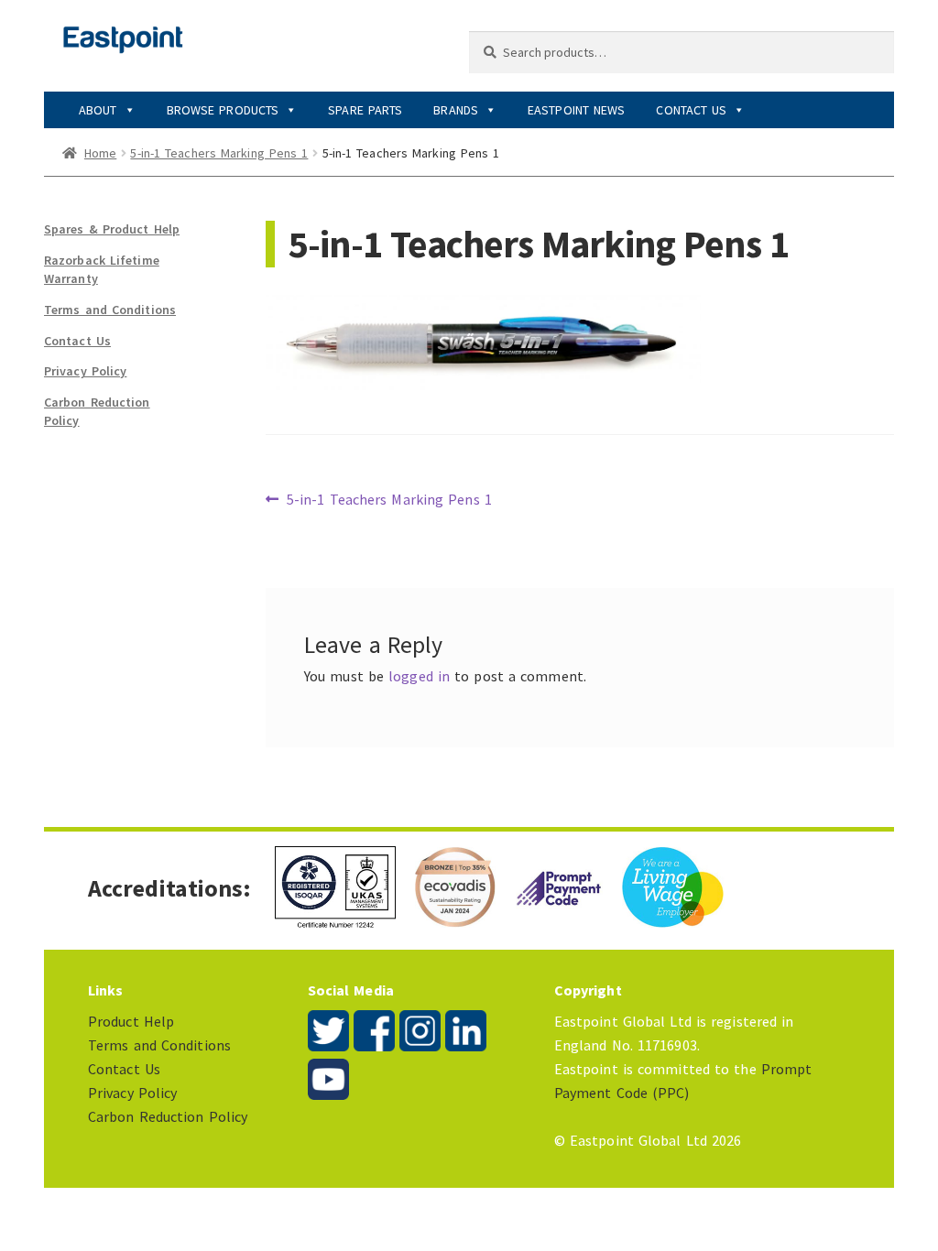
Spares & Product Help (112, 229)
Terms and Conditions (110, 309)
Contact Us (691, 110)
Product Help (131, 1021)
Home (100, 153)
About (98, 110)
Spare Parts (365, 110)
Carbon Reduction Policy (167, 1116)
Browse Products (223, 110)
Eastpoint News (576, 110)
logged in (419, 676)
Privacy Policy (85, 371)
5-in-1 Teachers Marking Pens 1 (219, 153)
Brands (455, 110)
